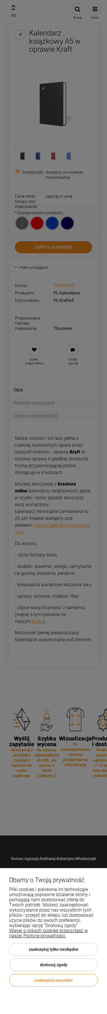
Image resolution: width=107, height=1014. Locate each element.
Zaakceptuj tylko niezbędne (53, 949)
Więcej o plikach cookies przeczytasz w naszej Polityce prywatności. (48, 933)
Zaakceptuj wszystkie (53, 980)
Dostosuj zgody (53, 964)
